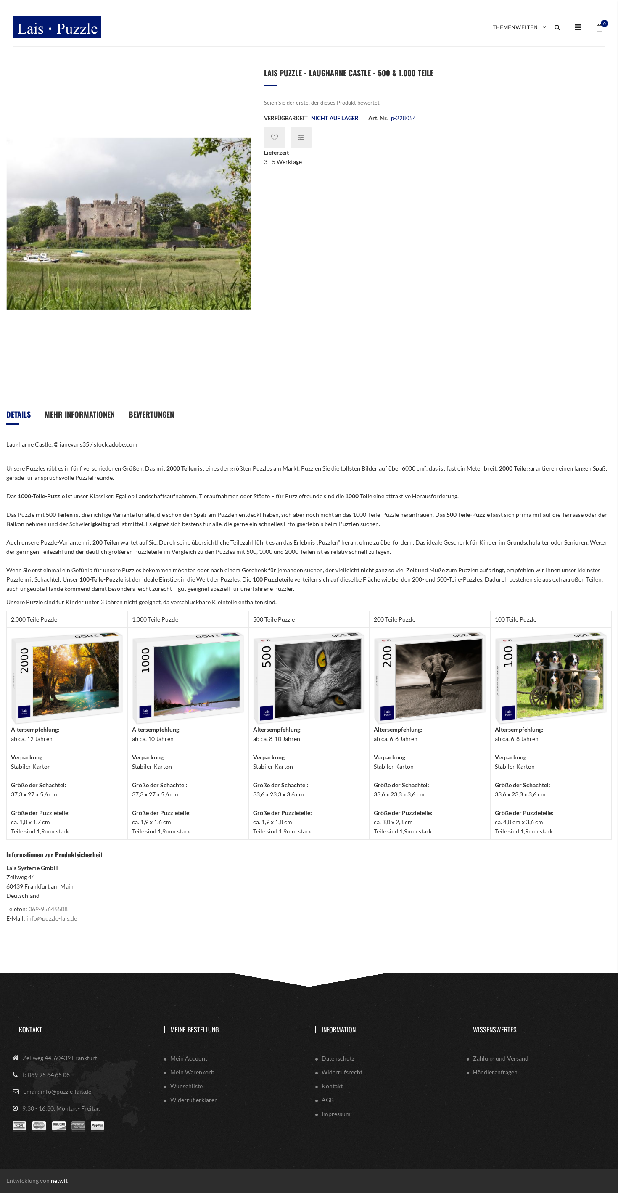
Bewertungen (151, 414)
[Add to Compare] (301, 137)
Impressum (336, 1113)
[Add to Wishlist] (274, 137)
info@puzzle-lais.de (51, 918)
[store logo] (57, 27)
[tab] (18, 417)
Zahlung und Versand (500, 1058)
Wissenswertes (495, 1029)
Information (339, 1029)
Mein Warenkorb (192, 1072)
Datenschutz (338, 1058)
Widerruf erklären (194, 1099)
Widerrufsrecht (342, 1072)
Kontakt (30, 1029)
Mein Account (188, 1058)
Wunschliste (186, 1086)
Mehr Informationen (80, 414)
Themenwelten (515, 27)
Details (18, 414)
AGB (328, 1099)
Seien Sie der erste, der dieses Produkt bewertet (322, 102)
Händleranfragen (495, 1072)
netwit (59, 1180)
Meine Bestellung (194, 1029)
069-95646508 (48, 909)
